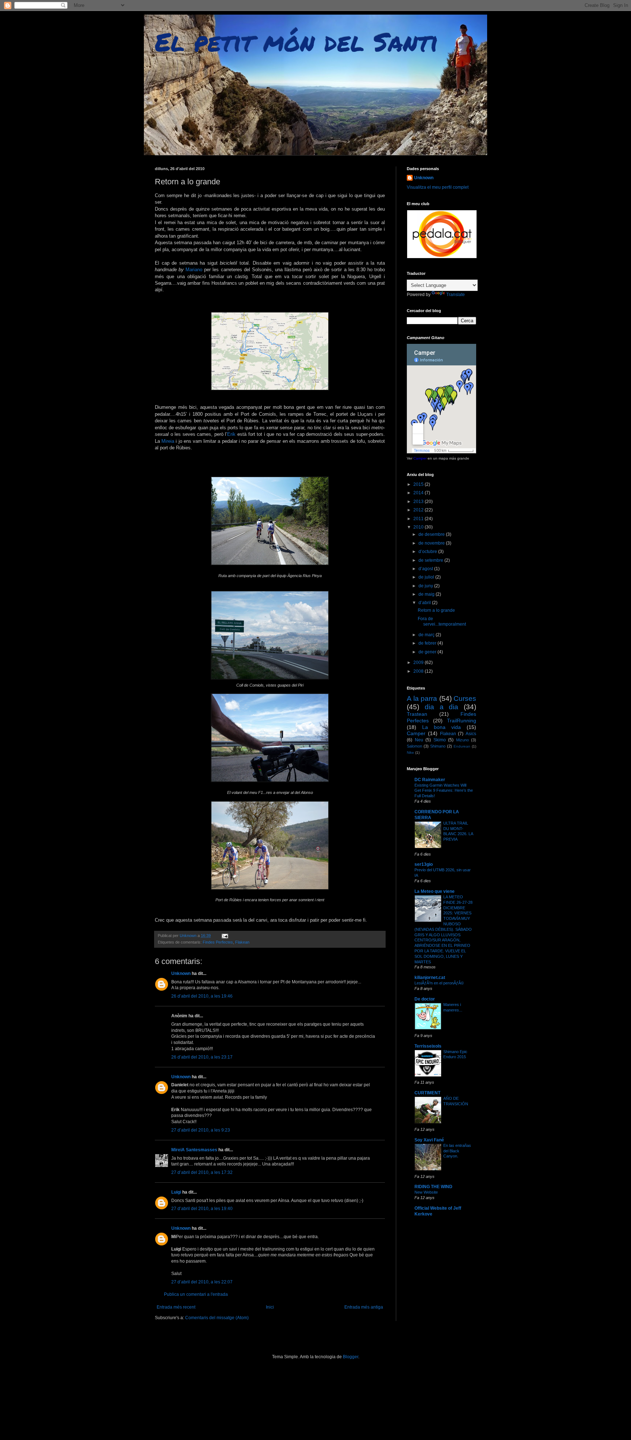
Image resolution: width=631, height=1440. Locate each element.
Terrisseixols (427, 1046)
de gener (427, 651)
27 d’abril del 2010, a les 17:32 (202, 1172)
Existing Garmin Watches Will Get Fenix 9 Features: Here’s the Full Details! (443, 790)
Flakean (242, 942)
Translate (455, 294)
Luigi (176, 1192)
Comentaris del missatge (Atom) (217, 1317)
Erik (231, 434)
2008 (419, 671)
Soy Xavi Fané (429, 1140)
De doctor (424, 999)
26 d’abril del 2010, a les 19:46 (202, 996)
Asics (471, 733)
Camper (420, 458)
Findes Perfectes (218, 942)
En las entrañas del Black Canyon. (457, 1151)
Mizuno (462, 740)
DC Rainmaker (429, 779)
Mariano (194, 269)
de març (427, 634)
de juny (426, 585)
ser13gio (423, 864)
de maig (427, 594)
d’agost (426, 568)
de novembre (432, 543)
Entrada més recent (176, 1307)
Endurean (462, 746)
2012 (419, 509)
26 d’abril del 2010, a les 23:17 (202, 1057)
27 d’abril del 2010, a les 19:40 (202, 1208)
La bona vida (441, 727)
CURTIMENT (427, 1092)
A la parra (422, 698)
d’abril (425, 602)
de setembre (431, 560)
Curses (465, 698)
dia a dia (442, 707)
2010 (419, 527)
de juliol (426, 577)
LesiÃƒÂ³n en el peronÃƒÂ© (439, 983)
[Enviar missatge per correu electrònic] (224, 935)
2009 (419, 662)
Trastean (417, 714)
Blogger (350, 1356)
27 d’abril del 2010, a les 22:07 (202, 1282)
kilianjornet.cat (429, 977)
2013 (419, 501)
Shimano (437, 746)
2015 (419, 484)
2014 (419, 492)
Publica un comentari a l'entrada (196, 1294)
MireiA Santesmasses (194, 1149)
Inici (270, 1307)
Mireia (167, 441)
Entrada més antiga (363, 1307)
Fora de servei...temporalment (442, 621)
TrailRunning (461, 720)
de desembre (432, 534)
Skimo (439, 739)
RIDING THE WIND (433, 1186)
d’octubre (428, 551)
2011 (419, 518)
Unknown (181, 973)
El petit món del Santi (296, 41)
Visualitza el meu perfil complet (438, 187)
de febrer (427, 643)
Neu (419, 739)
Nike (410, 752)
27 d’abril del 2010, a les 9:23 (200, 1130)
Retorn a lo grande (436, 610)
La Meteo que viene (434, 891)
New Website (426, 1192)
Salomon (414, 746)
